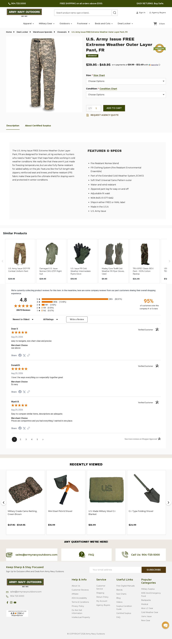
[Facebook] (7, 602)
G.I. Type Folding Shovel (141, 511)
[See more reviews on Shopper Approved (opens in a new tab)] (28, 355)
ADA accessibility (79, 598)
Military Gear (45, 23)
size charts (121, 594)
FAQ (118, 617)
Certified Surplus (123, 613)
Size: (95, 75)
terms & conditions (80, 602)
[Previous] (3, 502)
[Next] (168, 502)
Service (101, 579)
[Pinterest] (19, 602)
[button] (33, 23)
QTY (90, 108)
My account (101, 601)
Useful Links (124, 579)
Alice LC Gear (147, 608)
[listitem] (20, 261)
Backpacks (146, 600)
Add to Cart (114, 108)
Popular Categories (148, 581)
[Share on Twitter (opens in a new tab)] (24, 355)
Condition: (101, 88)
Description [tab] (12, 125)
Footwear (82, 23)
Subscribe (154, 569)
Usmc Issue (146, 616)
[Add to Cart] (55, 530)
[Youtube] (15, 602)
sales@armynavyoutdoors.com (26, 592)
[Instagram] (11, 602)
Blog (118, 598)
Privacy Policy (78, 606)
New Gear (145, 620)
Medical (144, 604)
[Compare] (26, 530)
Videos (119, 602)
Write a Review (77, 319)
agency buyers (103, 605)
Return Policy (102, 597)
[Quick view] (21, 530)
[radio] (86, 299)
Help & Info (79, 579)
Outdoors (65, 23)
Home (9, 32)
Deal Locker (124, 23)
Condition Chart (108, 88)
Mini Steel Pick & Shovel (60, 511)
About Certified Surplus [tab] (38, 125)
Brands (119, 590)
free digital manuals (125, 586)
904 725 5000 (17, 596)
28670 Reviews (25, 310)
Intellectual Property (81, 617)
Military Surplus (148, 589)
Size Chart (99, 75)
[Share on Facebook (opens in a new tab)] (20, 355)
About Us (76, 586)
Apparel (27, 23)
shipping (100, 593)
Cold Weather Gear (149, 612)
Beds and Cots (102, 23)
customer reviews (80, 590)
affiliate (75, 594)
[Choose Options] (15, 530)
